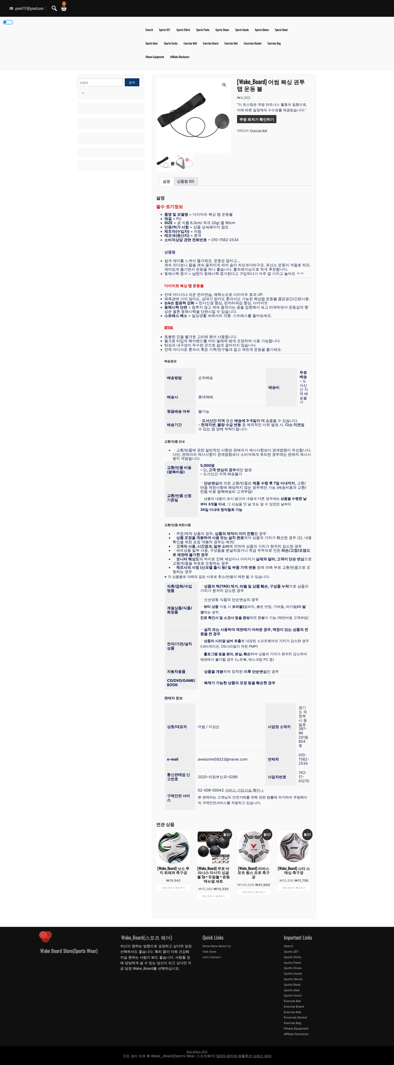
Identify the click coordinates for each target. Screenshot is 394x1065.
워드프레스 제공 (197, 1051)
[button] (224, 85)
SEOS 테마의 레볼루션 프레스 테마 (243, 1056)
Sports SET (164, 29)
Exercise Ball (190, 43)
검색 (132, 82)
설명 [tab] (166, 181)
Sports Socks (171, 43)
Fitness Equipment (154, 57)
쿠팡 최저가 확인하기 (256, 119)
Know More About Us (217, 946)
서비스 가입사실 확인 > (244, 790)
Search (149, 29)
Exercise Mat (231, 43)
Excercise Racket (252, 43)
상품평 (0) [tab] (185, 181)
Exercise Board (210, 43)
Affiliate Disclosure (179, 57)
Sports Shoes (222, 29)
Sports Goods (242, 29)
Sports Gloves (262, 29)
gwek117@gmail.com (29, 8)
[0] (62, 8)
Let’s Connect (212, 957)
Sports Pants (202, 29)
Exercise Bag (274, 43)
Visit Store (209, 951)
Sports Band (281, 29)
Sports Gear (151, 43)
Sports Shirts (183, 29)
